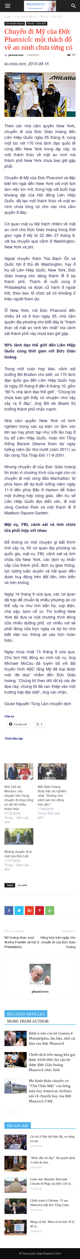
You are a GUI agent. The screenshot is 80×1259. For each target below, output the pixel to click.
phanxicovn (16, 55)
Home (7, 16)
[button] (74, 6)
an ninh (22, 885)
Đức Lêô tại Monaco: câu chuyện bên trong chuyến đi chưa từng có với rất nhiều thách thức (18, 797)
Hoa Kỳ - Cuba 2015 (51, 16)
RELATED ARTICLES (26, 1014)
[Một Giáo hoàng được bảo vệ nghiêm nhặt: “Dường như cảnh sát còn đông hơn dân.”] (52, 771)
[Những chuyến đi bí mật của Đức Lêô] (18, 836)
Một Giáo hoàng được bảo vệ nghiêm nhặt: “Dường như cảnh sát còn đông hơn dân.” (52, 795)
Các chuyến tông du (25, 16)
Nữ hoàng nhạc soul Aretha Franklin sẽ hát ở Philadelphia (21, 942)
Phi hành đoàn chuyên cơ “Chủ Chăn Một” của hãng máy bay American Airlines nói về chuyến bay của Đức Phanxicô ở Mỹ (50, 1091)
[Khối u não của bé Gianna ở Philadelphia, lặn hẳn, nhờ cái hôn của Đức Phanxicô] (15, 1038)
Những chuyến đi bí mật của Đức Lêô (18, 853)
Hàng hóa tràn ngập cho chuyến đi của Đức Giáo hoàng (58, 942)
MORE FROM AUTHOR (28, 1021)
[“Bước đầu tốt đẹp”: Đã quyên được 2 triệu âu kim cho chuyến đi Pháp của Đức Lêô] (15, 1163)
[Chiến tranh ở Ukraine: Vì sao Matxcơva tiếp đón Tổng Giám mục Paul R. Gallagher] (15, 1206)
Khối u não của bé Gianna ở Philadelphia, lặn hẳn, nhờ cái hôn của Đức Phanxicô (52, 1038)
